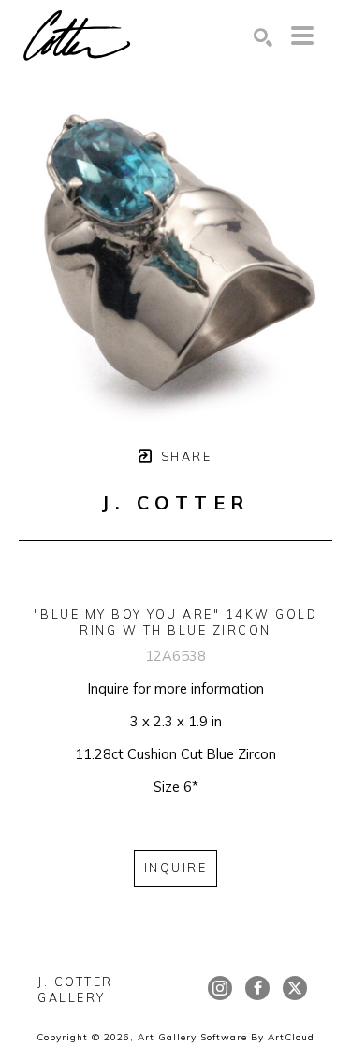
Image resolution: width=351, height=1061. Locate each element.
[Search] (263, 37)
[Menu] (302, 35)
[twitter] (295, 988)
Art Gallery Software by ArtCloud (226, 1037)
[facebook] (257, 988)
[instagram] (220, 988)
